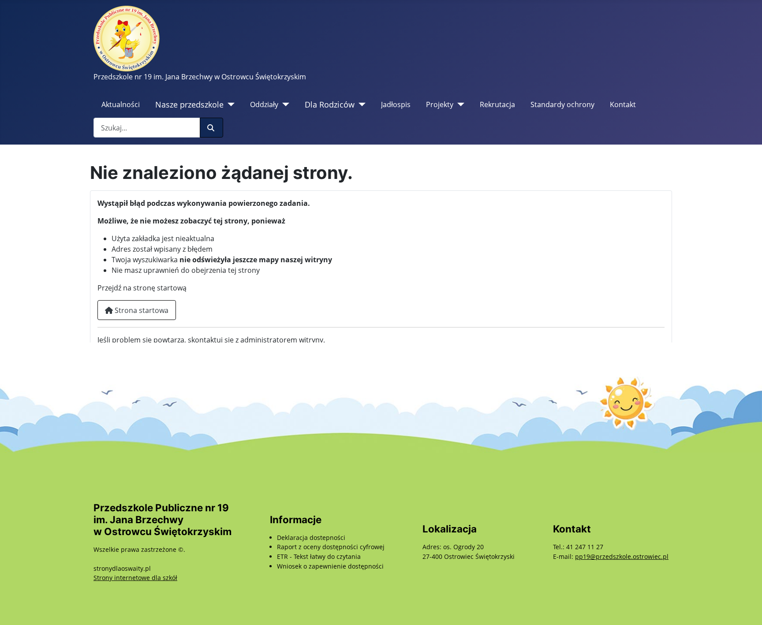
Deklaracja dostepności (311, 537)
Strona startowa (140, 310)
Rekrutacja (497, 104)
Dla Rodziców (330, 104)
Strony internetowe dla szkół (135, 577)
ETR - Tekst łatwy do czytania (319, 556)
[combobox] (146, 128)
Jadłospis (396, 104)
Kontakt (623, 104)
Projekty (439, 104)
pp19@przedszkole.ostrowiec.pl (622, 556)
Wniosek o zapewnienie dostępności (330, 566)
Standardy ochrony (562, 104)
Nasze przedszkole (189, 104)
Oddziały (264, 104)
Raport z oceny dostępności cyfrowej (331, 547)
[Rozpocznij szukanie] (211, 128)
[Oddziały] (283, 104)
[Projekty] (458, 104)
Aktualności (120, 104)
